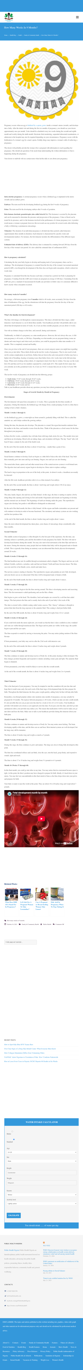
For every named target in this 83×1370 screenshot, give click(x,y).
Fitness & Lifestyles (67, 1342)
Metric (9, 1134)
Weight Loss (45, 1360)
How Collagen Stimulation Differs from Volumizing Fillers (24, 1053)
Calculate (13, 1215)
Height (9, 1168)
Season (9, 1190)
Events (23, 1342)
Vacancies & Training (30, 1360)
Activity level (11, 1199)
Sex (8, 1157)
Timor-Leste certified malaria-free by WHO (58, 1278)
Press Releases (32, 1351)
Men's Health (63, 1347)
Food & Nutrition (9, 1347)
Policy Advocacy (18, 1351)
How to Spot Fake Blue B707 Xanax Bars (18, 1044)
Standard (10, 1142)
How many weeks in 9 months (16, 920)
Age (8, 1148)
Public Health (47, 924)
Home (5, 35)
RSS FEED (46, 1246)
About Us (6, 1342)
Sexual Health (15, 1360)
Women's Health (57, 1360)
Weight (9, 1178)
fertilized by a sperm (34, 125)
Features (55, 1342)
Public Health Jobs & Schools (21, 1355)
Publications (38, 1355)
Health (20, 35)
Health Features (34, 1347)
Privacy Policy (45, 1351)
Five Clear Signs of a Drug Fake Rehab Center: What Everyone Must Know (30, 1049)
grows (44, 125)
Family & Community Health (31, 35)
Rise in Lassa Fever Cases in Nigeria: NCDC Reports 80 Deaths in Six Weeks (31, 1061)
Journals (53, 1347)
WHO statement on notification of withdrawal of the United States (61, 1262)
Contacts (15, 1342)
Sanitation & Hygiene (52, 1355)
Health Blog (13, 35)
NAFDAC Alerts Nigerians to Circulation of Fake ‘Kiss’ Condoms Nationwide (31, 1057)
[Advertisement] (39, 6)
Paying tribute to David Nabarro (54, 1271)
